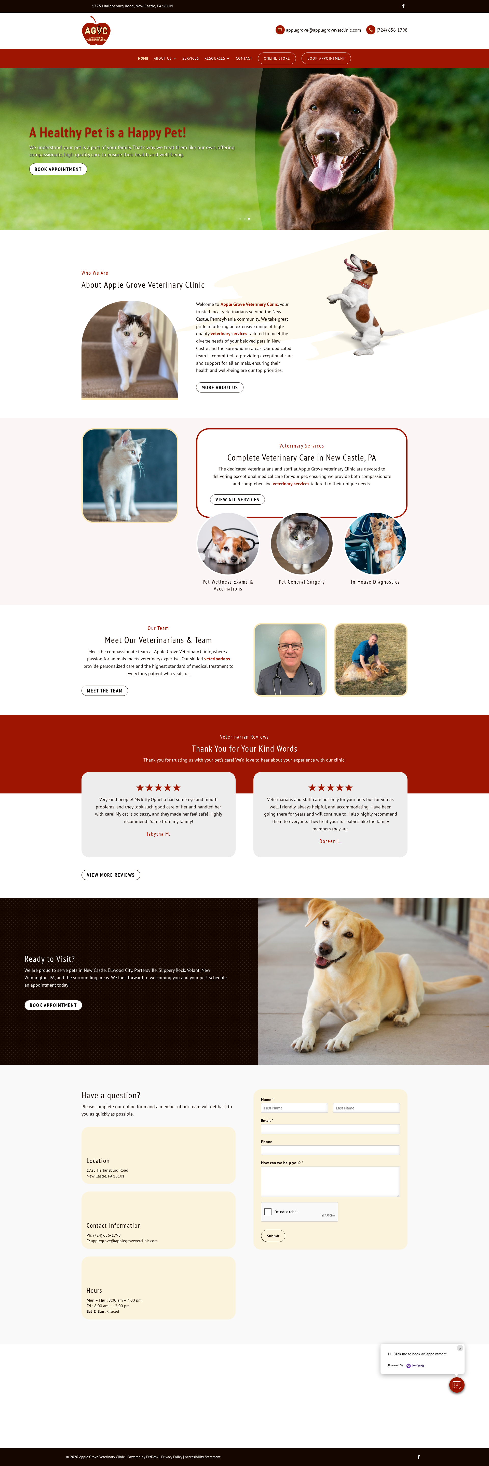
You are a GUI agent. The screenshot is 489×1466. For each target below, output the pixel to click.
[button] (457, 1385)
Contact (244, 58)
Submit (273, 1235)
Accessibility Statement (203, 1457)
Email (267, 1120)
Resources (215, 58)
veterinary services (229, 333)
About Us (163, 58)
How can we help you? (282, 1162)
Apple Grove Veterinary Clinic (108, 132)
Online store (277, 58)
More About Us (219, 387)
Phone (266, 1141)
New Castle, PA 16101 (106, 1176)
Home (143, 58)
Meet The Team (105, 690)
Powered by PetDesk (142, 1457)
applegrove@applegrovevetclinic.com (124, 1240)
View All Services (237, 499)
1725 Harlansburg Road (107, 1170)
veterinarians (217, 659)
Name (267, 1099)
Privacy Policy (171, 1457)
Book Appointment (326, 58)
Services (190, 58)
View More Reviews (111, 875)
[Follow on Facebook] (403, 6)
